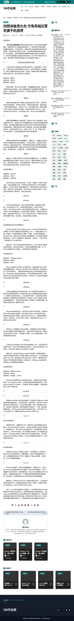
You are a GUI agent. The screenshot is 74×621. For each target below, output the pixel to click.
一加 (54, 144)
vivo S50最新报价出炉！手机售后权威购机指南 (58, 100)
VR (68, 6)
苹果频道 (49, 6)
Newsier (39, 618)
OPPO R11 (28, 35)
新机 (66, 160)
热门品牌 (31, 6)
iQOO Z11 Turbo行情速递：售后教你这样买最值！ (58, 114)
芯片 (60, 172)
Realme (55, 141)
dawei (26, 527)
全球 (54, 151)
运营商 (65, 176)
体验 (67, 147)
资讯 (26, 6)
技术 (54, 160)
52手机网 (20, 600)
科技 (60, 169)
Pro (66, 138)
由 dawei (8, 35)
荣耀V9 (41, 35)
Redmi (61, 141)
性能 (60, 157)
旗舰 (54, 163)
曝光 (54, 166)
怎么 (54, 157)
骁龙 (54, 179)
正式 (66, 166)
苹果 (65, 172)
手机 (65, 157)
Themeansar (46, 618)
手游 (60, 6)
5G (54, 135)
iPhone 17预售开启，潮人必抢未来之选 (10, 553)
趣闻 (22, 10)
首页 (22, 6)
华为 (65, 151)
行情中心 (8, 573)
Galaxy (59, 135)
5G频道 (64, 6)
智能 (60, 163)
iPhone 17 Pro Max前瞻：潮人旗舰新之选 (25, 553)
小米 (60, 154)
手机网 (11, 600)
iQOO (54, 138)
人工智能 (61, 147)
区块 (60, 151)
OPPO (60, 138)
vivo (67, 141)
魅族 (65, 179)
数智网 (60, 160)
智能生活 (27, 10)
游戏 (54, 169)
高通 (60, 179)
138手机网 (9, 8)
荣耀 (54, 176)
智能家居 (55, 6)
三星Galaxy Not (34, 35)
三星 (60, 144)
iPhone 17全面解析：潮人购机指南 (41, 553)
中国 (65, 144)
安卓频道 (43, 6)
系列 (65, 169)
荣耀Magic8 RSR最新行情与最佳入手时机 (58, 107)
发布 (54, 154)
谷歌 (60, 176)
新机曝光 (37, 6)
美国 (54, 172)
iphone (66, 135)
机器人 (60, 166)
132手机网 (15, 600)
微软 (65, 154)
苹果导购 (6, 22)
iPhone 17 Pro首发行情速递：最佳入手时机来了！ (58, 92)
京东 (54, 147)
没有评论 (21, 35)
